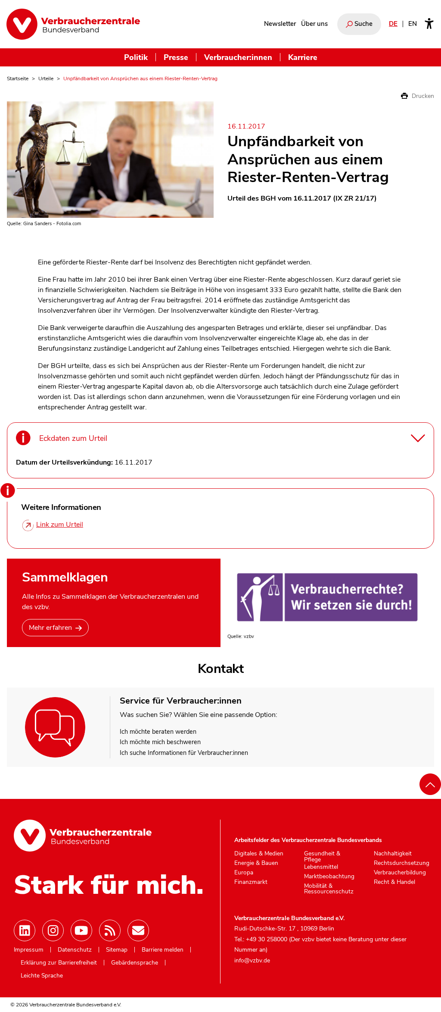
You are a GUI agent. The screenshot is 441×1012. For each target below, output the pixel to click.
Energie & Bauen (256, 863)
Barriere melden (162, 950)
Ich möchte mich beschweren (160, 742)
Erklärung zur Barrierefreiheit (59, 963)
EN (412, 23)
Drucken (422, 96)
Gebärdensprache (134, 963)
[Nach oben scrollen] (430, 784)
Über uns (314, 23)
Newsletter (280, 23)
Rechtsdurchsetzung (401, 863)
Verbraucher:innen (238, 57)
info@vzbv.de (252, 960)
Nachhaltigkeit (393, 854)
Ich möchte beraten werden (158, 731)
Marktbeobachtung (329, 877)
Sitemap (116, 950)
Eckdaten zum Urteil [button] (73, 438)
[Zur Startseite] (73, 24)
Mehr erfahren (50, 627)
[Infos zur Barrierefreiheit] (429, 24)
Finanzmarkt (250, 882)
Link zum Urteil (59, 524)
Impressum (28, 950)
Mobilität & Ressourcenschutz (329, 889)
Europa (243, 873)
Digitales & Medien (258, 854)
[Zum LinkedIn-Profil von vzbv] (24, 930)
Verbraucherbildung (400, 873)
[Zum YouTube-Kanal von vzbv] (81, 930)
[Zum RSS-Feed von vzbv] (110, 930)
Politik (136, 57)
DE (393, 23)
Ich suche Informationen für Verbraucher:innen (184, 752)
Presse (176, 57)
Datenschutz (75, 950)
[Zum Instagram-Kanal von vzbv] (53, 930)
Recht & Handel (394, 882)
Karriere (302, 57)
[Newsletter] (138, 930)
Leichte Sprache (42, 976)
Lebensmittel (321, 867)
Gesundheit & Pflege (322, 856)
